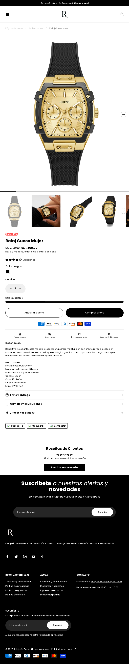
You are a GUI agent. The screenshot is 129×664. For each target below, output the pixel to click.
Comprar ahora (94, 312)
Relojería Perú (21, 649)
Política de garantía (16, 590)
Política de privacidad (17, 586)
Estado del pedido (50, 594)
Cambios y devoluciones (54, 581)
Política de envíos (15, 594)
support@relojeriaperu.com (106, 581)
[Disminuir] (8, 288)
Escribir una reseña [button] (64, 467)
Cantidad (10, 279)
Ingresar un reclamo (51, 590)
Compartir (17, 425)
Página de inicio (14, 28)
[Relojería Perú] (64, 14)
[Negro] (8, 272)
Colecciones (36, 28)
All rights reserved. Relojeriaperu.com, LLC (53, 649)
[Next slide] (123, 114)
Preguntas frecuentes (52, 586)
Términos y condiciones (18, 581)
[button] (7, 14)
